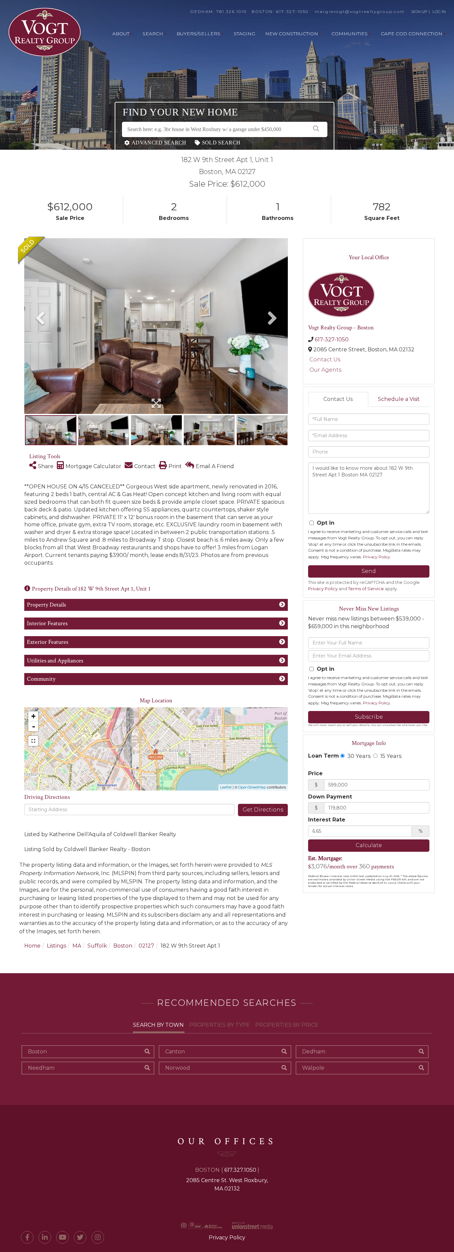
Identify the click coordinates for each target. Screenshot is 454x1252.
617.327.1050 (240, 1170)
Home (32, 946)
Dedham (313, 1051)
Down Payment (330, 797)
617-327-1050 (292, 11)
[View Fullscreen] (33, 741)
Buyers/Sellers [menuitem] (198, 34)
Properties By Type (219, 1025)
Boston (122, 946)
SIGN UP (419, 11)
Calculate (369, 845)
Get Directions (263, 809)
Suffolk (97, 946)
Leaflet (226, 787)
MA (76, 946)
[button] (316, 129)
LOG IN (439, 11)
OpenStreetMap (252, 787)
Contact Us (324, 359)
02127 (146, 946)
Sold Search (221, 142)
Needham (41, 1068)
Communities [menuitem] (349, 34)
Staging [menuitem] (244, 34)
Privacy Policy (376, 556)
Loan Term (323, 756)
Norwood (177, 1068)
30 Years (358, 756)
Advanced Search (159, 142)
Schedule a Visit (399, 399)
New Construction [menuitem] (291, 34)
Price (315, 773)
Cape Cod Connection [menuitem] (411, 34)
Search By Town (158, 1025)
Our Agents (325, 370)
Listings (56, 946)
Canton (175, 1051)
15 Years (390, 756)
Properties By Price (286, 1025)
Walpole (313, 1068)
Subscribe (369, 717)
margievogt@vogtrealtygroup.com (360, 11)
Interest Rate (326, 819)
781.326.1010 (231, 11)
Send (369, 571)
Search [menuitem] (153, 34)
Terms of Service (366, 588)
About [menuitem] (120, 34)
